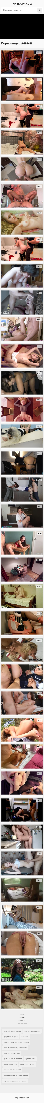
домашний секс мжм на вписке (16, 1075)
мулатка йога (30, 1058)
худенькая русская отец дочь (15, 1080)
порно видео (22, 1017)
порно (22, 1014)
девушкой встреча (11, 1036)
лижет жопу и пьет (27, 1064)
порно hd (22, 1020)
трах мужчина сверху (32, 1031)
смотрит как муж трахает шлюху (16, 1042)
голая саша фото (10, 1064)
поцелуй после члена (12, 1031)
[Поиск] (39, 10)
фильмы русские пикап (13, 1058)
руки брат (25, 1036)
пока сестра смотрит (12, 1053)
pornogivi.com (22, 4)
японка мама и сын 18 (12, 1069)
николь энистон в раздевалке (15, 1047)
